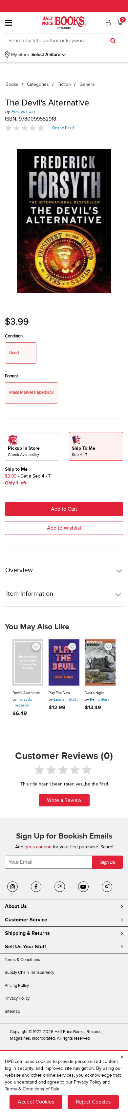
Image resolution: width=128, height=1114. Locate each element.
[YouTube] (83, 886)
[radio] (32, 446)
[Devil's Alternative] (27, 662)
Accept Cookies (36, 1102)
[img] (24, 128)
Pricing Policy (17, 985)
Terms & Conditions (22, 959)
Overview (19, 570)
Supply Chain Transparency (29, 972)
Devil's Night (94, 693)
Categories (38, 84)
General (87, 84)
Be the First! (63, 128)
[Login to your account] (107, 23)
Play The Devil (59, 693)
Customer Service (26, 919)
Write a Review (64, 800)
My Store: (20, 54)
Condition (14, 336)
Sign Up (107, 862)
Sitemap (12, 1011)
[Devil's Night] (100, 662)
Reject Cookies (93, 1102)
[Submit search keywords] (115, 41)
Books (12, 84)
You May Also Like (37, 627)
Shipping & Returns (27, 933)
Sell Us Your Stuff (25, 946)
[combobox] (64, 40)
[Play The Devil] (64, 662)
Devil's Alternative (26, 693)
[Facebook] (36, 886)
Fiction (64, 84)
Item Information (29, 594)
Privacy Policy (17, 998)
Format (11, 376)
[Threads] (59, 886)
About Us (16, 906)
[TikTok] (107, 886)
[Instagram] (12, 886)
